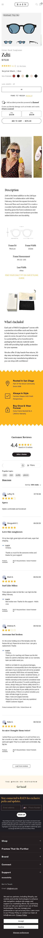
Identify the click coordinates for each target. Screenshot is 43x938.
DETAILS (29, 96)
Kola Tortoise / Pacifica (19, 76)
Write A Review (22, 454)
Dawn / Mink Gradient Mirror (32, 76)
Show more (6, 480)
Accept (21, 921)
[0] (39, 4)
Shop (4, 840)
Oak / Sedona (27, 76)
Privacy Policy (21, 915)
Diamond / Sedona (23, 76)
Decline (21, 927)
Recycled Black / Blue (36, 76)
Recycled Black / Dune (14, 76)
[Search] (36, 4)
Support (6, 872)
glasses (25, 475)
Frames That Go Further (15, 848)
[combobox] (33, 485)
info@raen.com (12, 888)
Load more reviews (21, 766)
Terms (33, 828)
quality (18, 475)
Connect (6, 864)
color (5, 475)
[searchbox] (11, 465)
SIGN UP (21, 815)
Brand (5, 856)
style (11, 475)
